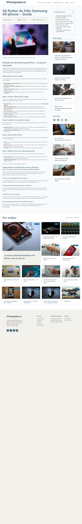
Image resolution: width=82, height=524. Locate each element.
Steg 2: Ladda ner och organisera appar (64, 23)
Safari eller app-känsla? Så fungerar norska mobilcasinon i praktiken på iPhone (64, 57)
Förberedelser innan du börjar (62, 19)
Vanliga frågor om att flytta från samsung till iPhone (63, 31)
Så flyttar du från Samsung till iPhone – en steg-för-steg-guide (64, 16)
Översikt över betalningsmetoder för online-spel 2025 (63, 108)
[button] (73, 12)
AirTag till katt (66, 301)
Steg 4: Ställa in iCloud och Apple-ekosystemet (63, 27)
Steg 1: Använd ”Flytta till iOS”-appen (64, 21)
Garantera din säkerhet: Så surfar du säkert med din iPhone (50, 281)
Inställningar (8, 19)
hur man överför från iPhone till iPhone (18, 163)
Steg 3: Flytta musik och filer (62, 24)
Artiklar (67, 2)
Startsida (39, 2)
